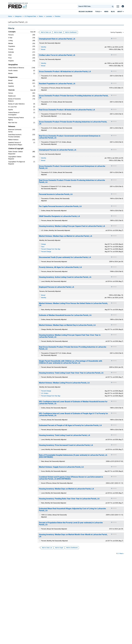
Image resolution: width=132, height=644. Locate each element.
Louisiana (49, 16)
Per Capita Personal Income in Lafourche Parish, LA (60, 206)
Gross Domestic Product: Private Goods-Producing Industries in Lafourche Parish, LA (73, 123)
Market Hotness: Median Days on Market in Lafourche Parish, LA (65, 236)
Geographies (13, 64)
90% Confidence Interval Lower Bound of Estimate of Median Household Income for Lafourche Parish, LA (73, 403)
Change (43, 244)
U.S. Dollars (44, 393)
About (120, 11)
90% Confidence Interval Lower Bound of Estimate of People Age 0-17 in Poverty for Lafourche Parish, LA (73, 414)
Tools (97, 11)
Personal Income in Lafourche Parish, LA (55, 194)
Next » (122, 553)
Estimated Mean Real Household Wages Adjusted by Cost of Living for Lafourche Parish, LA (72, 510)
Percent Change (46, 251)
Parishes (57, 16)
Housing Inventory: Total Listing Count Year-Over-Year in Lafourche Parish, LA (71, 373)
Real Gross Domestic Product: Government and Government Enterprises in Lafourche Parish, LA (69, 137)
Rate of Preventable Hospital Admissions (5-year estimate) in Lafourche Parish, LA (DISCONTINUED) (73, 456)
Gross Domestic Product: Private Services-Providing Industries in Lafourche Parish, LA (73, 97)
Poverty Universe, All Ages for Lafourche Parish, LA (60, 267)
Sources (11, 90)
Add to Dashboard (71, 32)
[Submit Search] (112, 6)
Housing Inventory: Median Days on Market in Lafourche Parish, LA (66, 489)
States (41, 16)
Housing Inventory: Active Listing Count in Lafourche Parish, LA (65, 277)
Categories (18, 16)
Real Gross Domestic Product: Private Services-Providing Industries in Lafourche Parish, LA (72, 348)
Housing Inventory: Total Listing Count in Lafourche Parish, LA (64, 435)
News (106, 11)
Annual (43, 49)
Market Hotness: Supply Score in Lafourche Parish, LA (61, 467)
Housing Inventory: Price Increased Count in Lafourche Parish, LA (66, 445)
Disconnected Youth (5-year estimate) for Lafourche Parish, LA (65, 257)
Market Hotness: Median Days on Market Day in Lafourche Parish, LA (67, 325)
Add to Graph (58, 32)
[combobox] (94, 6)
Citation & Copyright (15, 148)
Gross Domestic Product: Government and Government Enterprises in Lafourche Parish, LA (72, 167)
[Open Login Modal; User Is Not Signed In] (123, 6)
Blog (113, 11)
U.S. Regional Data (30, 16)
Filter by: (11, 28)
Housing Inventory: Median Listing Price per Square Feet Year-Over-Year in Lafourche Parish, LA (69, 336)
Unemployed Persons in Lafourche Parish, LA (57, 150)
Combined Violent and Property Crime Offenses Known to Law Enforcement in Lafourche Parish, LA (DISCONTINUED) (71, 478)
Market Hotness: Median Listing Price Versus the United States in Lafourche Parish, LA (73, 304)
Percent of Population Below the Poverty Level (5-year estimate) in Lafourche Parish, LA (71, 524)
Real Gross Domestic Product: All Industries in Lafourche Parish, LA (67, 110)
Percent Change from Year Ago (50, 249)
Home (10, 16)
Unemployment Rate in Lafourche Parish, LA (57, 39)
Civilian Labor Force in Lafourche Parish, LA (57, 55)
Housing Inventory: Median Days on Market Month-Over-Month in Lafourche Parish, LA (73, 535)
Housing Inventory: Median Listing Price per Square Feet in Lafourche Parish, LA (72, 226)
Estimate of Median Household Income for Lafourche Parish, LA (65, 315)
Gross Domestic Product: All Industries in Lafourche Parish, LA (65, 72)
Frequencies (13, 77)
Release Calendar (85, 11)
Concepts (12, 32)
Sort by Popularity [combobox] (116, 32)
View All (32, 32)
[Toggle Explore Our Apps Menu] (118, 6)
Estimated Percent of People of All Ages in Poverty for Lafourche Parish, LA (70, 425)
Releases (11, 126)
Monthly (43, 47)
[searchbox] (94, 6)
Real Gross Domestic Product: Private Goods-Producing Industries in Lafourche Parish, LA (72, 181)
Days (42, 246)
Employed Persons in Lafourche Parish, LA (56, 287)
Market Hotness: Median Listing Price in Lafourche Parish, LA (64, 383)
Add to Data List (46, 32)
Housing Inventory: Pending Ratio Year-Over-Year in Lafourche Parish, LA (69, 499)
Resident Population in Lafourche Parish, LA (57, 84)
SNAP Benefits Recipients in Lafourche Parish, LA (59, 216)
